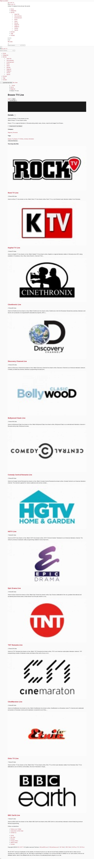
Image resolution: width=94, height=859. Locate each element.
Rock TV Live (13, 193)
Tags (12, 33)
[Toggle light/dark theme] (9, 38)
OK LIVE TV (11, 2)
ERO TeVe (68, 847)
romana (26, 139)
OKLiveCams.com (53, 847)
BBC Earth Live (14, 815)
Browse (13, 31)
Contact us (13, 832)
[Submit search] (22, 45)
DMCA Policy (14, 842)
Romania (15, 132)
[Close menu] (1, 47)
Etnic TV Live (13, 758)
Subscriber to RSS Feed (17, 831)
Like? (9, 99)
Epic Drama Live (14, 588)
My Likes (10, 41)
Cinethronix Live (14, 305)
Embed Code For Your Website (15, 126)
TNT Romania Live (15, 645)
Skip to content (4, 1)
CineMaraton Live (15, 702)
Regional (13, 89)
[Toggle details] (15, 115)
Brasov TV (10, 139)
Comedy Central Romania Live (20, 475)
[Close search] (24, 45)
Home (12, 9)
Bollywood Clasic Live (16, 418)
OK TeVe (62, 847)
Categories (13, 10)
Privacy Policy (14, 840)
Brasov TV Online (18, 139)
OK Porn (82, 847)
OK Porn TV (75, 847)
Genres (12, 12)
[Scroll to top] (0, 858)
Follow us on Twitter (16, 829)
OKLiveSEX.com (43, 847)
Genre (12, 87)
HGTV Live (12, 531)
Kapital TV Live (14, 248)
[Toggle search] (9, 40)
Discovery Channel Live (17, 361)
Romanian (31, 139)
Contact (13, 35)
